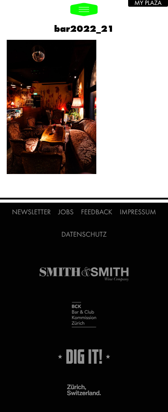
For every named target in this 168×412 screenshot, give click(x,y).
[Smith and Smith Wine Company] (83, 274)
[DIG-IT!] (84, 356)
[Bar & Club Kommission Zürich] (84, 315)
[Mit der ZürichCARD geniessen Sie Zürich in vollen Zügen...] (84, 390)
